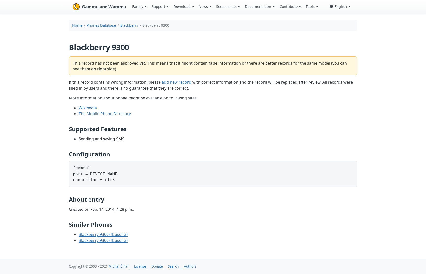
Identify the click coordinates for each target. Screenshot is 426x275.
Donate (157, 266)
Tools (310, 6)
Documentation (258, 6)
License (140, 266)
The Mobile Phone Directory (105, 113)
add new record (176, 82)
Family (137, 6)
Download (182, 6)
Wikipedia (88, 108)
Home (77, 25)
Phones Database (101, 25)
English (341, 6)
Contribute (289, 6)
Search (173, 266)
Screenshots (226, 6)
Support (158, 6)
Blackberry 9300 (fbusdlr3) (103, 234)
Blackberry (129, 25)
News (203, 6)
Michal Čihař (119, 266)
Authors (190, 266)
